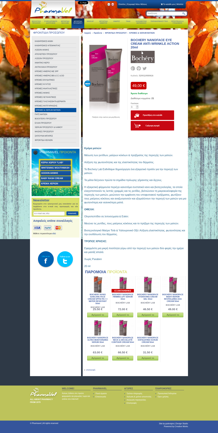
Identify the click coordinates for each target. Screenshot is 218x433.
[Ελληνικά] (109, 5)
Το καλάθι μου (169, 4)
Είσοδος (122, 4)
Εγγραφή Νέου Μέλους (137, 4)
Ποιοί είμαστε (101, 393)
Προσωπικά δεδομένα (167, 393)
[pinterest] (139, 68)
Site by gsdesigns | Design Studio (173, 423)
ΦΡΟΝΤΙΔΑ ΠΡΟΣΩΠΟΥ (116, 33)
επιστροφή (90, 370)
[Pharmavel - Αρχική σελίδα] (53, 17)
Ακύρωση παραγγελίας (136, 400)
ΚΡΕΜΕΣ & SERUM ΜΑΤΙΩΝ (142, 33)
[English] (113, 5)
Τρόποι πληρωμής (134, 393)
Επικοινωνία (100, 397)
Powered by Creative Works (176, 426)
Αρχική (87, 33)
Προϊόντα (98, 33)
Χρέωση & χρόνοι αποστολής (139, 397)
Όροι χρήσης (163, 397)
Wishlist (180, 4)
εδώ (54, 233)
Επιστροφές (132, 403)
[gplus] (133, 68)
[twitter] (145, 68)
